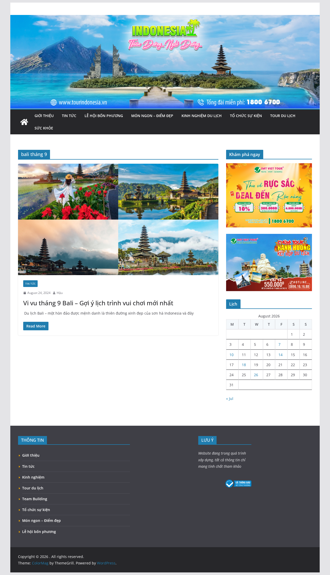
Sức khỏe (44, 128)
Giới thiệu (44, 115)
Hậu (60, 293)
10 (231, 354)
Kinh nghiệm (33, 477)
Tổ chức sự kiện (246, 115)
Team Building (34, 498)
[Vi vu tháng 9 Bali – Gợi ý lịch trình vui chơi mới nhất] (118, 219)
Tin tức (69, 115)
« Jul (229, 398)
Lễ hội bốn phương (104, 115)
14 (280, 354)
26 (256, 374)
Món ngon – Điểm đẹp (152, 115)
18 (244, 364)
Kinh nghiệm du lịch (202, 115)
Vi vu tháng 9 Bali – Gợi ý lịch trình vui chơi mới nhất (98, 303)
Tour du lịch (282, 115)
